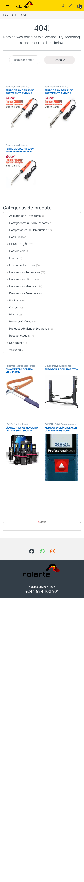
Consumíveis (17, 251)
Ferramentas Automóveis (24, 272)
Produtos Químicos (21, 321)
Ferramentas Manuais (22, 286)
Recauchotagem (19, 335)
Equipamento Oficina (22, 265)
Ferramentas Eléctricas (17, 86)
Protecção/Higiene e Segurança (29, 328)
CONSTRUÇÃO (18, 244)
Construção (16, 237)
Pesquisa (59, 60)
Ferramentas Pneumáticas (25, 293)
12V (7, 424)
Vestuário (15, 349)
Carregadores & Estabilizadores (29, 223)
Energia (14, 258)
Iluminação (15, 300)
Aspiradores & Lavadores (25, 215)
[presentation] (80, 522)
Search (62, 5)
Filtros (32, 365)
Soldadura (15, 342)
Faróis (13, 424)
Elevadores (50, 365)
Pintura (13, 314)
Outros (13, 307)
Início (6, 15)
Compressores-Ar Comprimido (28, 230)
